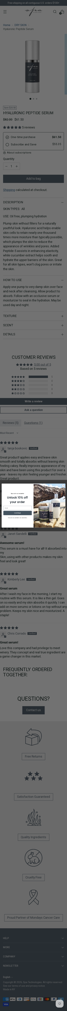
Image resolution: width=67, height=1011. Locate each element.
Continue (17, 513)
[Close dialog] (63, 485)
